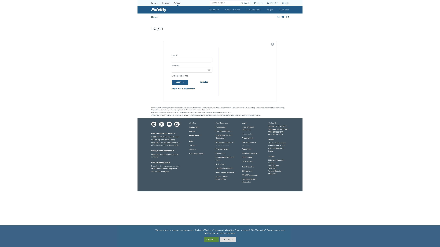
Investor (165, 3)
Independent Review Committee (223, 136)
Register (204, 82)
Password (175, 66)
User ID (174, 55)
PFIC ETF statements (249, 175)
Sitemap (192, 149)
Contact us (193, 127)
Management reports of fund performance (224, 143)
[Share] (278, 17)
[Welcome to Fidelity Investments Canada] (159, 10)
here (233, 233)
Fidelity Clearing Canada (160, 162)
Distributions (247, 171)
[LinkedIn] (154, 124)
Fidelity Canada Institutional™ (162, 151)
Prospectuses (220, 127)
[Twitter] (161, 124)
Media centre (194, 135)
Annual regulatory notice (225, 172)
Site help (192, 145)
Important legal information (248, 128)
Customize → (228, 239)
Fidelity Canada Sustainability (222, 177)
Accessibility (246, 149)
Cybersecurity (247, 161)
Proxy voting (220, 153)
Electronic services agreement (249, 143)
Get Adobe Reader (196, 154)
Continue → (211, 239)
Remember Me (181, 76)
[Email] (287, 17)
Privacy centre (247, 138)
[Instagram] (177, 124)
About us (192, 123)
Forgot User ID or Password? (183, 89)
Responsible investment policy (224, 158)
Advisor (177, 3)
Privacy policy (247, 134)
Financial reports (222, 149)
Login (178, 82)
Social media (247, 157)
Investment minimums (224, 168)
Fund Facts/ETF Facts (223, 131)
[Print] (283, 17)
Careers (192, 131)
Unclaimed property (249, 153)
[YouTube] (169, 124)
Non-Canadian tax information (249, 180)
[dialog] (220, 236)
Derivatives (220, 164)
